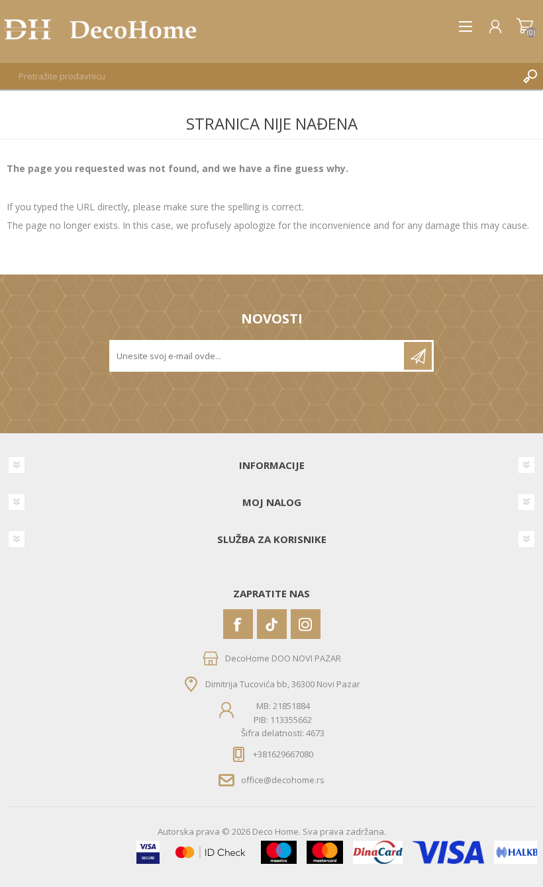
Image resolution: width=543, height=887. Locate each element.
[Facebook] (238, 624)
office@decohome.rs (282, 780)
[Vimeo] (272, 624)
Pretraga (530, 76)
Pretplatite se (418, 356)
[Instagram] (306, 624)
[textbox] (258, 76)
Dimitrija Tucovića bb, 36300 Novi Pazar (282, 684)
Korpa (525, 26)
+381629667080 (283, 754)
